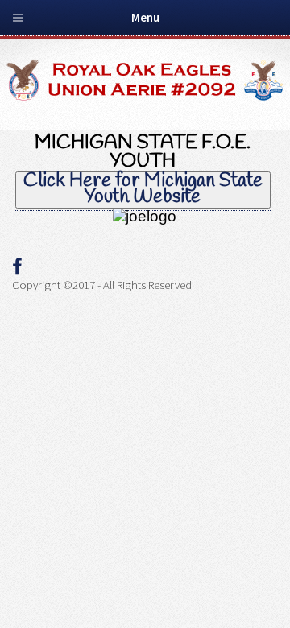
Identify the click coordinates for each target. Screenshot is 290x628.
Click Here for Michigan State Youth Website (143, 190)
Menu (145, 17)
